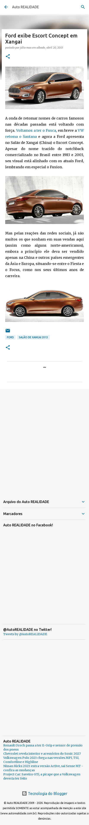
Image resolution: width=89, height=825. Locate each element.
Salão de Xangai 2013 (33, 337)
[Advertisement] (44, 440)
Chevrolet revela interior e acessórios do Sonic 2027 (42, 754)
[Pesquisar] (83, 7)
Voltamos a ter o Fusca (36, 130)
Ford (10, 337)
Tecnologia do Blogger (47, 793)
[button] (7, 57)
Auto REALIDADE (25, 7)
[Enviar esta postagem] (7, 332)
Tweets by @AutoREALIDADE (25, 634)
